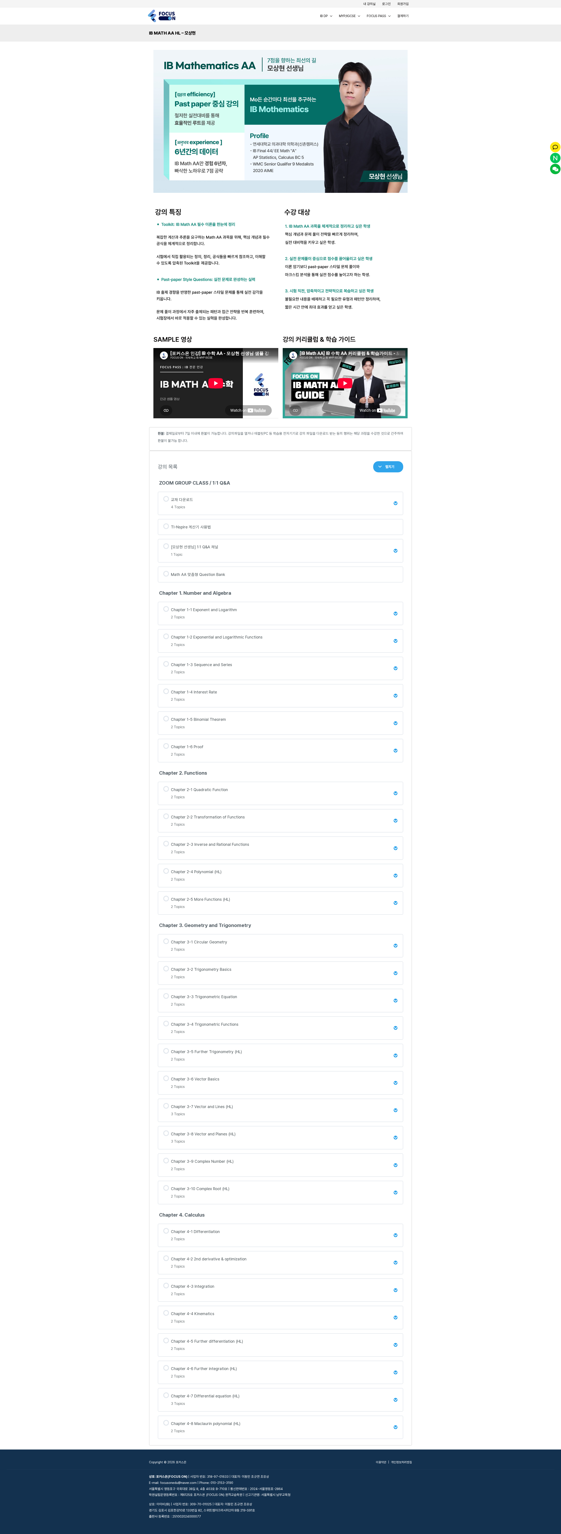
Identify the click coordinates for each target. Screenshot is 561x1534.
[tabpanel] (280, 745)
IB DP (324, 16)
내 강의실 (369, 4)
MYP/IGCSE (347, 16)
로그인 (386, 4)
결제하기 (403, 16)
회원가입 (403, 4)
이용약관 (381, 1462)
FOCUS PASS (376, 16)
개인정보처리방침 (401, 1462)
